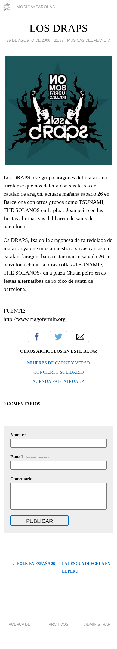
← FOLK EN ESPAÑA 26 (33, 564)
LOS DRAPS (58, 28)
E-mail (30, 456)
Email (80, 336)
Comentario (21, 478)
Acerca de (19, 624)
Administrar (97, 624)
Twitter (58, 336)
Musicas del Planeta (88, 40)
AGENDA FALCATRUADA (58, 381)
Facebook (36, 336)
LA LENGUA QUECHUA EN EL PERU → (86, 567)
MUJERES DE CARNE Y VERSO (58, 363)
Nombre (18, 434)
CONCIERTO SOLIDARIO (58, 372)
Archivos (58, 624)
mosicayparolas (36, 7)
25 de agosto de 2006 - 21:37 (35, 40)
